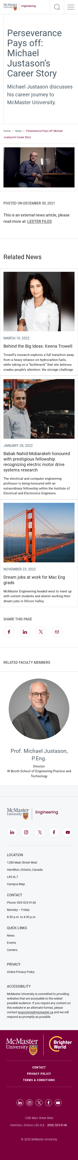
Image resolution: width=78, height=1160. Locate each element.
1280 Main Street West (22, 862)
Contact (52, 1067)
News (18, 131)
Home (7, 131)
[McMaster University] (39, 1044)
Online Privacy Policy (21, 972)
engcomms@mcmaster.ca (35, 1012)
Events (11, 942)
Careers (12, 950)
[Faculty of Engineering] (19, 6)
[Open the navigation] (71, 7)
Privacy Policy (39, 1073)
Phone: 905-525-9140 (21, 902)
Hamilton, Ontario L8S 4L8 (27, 1125)
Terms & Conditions (39, 1080)
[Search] (57, 7)
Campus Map (16, 884)
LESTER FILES (39, 221)
